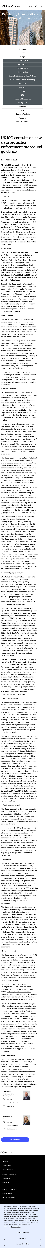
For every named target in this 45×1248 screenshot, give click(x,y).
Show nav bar (41, 7)
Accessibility (7, 1165)
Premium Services (22, 122)
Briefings (22, 106)
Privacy (5, 1202)
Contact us (6, 1182)
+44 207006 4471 (12, 1103)
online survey (5, 244)
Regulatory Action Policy (9, 260)
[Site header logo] (19, 6)
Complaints (6, 1178)
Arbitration (22, 64)
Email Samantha (12, 1129)
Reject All (22, 1238)
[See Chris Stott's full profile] (5, 1109)
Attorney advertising (9, 1174)
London (9, 1099)
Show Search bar (36, 6)
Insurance (22, 84)
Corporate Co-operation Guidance (13, 788)
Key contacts (15, 1140)
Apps (22, 53)
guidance (29, 203)
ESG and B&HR (22, 68)
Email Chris (10, 1106)
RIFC (22, 95)
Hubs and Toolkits (22, 114)
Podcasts (22, 118)
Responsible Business (22, 99)
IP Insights (22, 87)
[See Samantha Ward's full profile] (5, 1132)
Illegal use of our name (10, 1189)
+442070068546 (12, 1125)
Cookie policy (16, 1227)
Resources (23, 49)
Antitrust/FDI (22, 61)
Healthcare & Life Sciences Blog (22, 80)
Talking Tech (22, 103)
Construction (22, 72)
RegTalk (23, 91)
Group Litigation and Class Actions (22, 76)
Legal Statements (8, 1193)
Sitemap (5, 1161)
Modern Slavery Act (9, 1198)
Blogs (22, 57)
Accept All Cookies (22, 1244)
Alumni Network (8, 1170)
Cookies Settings (22, 1232)
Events (22, 110)
